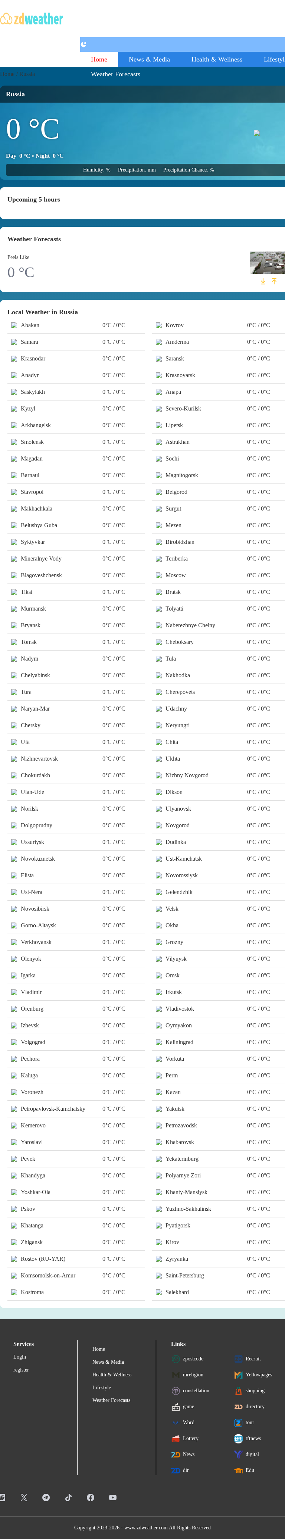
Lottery (191, 1438)
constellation (196, 1390)
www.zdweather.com (146, 1527)
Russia (27, 74)
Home (99, 59)
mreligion (193, 1374)
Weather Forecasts (115, 74)
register (21, 1370)
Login (19, 1357)
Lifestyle (101, 1387)
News (188, 1454)
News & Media (149, 59)
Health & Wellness (216, 59)
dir (186, 1470)
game (188, 1406)
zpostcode (193, 1359)
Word (188, 1422)
